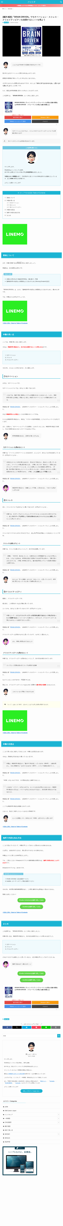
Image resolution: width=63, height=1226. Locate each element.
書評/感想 (6, 22)
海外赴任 (7, 1138)
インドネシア (9, 1114)
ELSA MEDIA (8, 1083)
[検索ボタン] (61, 2)
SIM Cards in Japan (10, 1111)
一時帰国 (7, 1118)
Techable (52, 1081)
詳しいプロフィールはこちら (31, 1091)
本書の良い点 (11, 200)
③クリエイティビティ (15, 207)
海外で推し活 (9, 1130)
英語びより (43, 1081)
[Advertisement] (31, 1206)
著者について (11, 198)
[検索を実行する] (58, 1035)
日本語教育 (8, 1122)
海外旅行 (7, 1134)
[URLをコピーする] (55, 1027)
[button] (7, 1027)
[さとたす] (31, 2)
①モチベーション (14, 203)
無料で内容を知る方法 (13, 212)
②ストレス (13, 205)
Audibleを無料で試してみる (32, 907)
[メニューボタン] (2, 2)
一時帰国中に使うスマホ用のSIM (16, 1073)
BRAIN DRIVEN (15, 407)
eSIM (6, 1107)
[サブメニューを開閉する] (59, 1114)
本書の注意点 (11, 210)
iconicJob (18, 1083)
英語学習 (7, 1142)
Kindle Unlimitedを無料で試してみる (31, 900)
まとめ (9, 215)
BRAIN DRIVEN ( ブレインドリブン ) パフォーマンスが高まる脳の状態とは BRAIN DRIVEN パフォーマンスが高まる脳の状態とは (36, 103)
